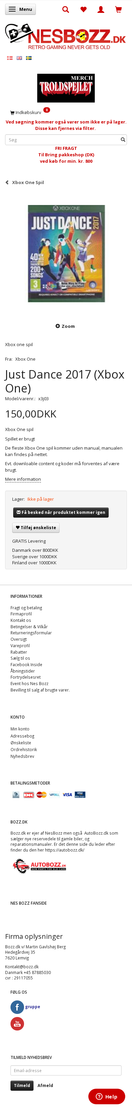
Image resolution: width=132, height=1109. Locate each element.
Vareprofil (20, 645)
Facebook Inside (26, 664)
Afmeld (45, 1085)
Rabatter (18, 652)
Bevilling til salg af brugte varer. (40, 690)
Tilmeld (22, 1085)
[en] (19, 57)
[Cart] (118, 9)
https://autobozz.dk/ (64, 850)
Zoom (68, 326)
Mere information (23, 479)
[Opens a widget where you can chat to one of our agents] (106, 1097)
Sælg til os (20, 658)
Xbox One (25, 359)
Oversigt (18, 639)
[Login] (100, 9)
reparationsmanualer (31, 844)
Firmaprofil (21, 613)
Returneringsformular (31, 632)
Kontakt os (20, 620)
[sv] (29, 57)
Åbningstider (22, 671)
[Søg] (123, 140)
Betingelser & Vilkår (29, 626)
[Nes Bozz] (66, 35)
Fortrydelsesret (25, 677)
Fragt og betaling (26, 607)
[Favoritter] (83, 9)
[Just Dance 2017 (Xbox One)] (66, 254)
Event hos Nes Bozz (29, 683)
